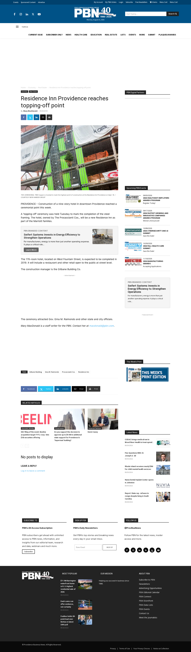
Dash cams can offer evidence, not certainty (67, 604)
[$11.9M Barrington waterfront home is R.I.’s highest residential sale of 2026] (85, 584)
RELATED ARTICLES (31, 403)
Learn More (31, 250)
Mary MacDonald (30, 111)
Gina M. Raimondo (52, 372)
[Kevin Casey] (103, 419)
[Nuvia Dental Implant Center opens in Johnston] (163, 483)
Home (23, 87)
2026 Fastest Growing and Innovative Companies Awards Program (155, 215)
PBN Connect (145, 596)
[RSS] (145, 550)
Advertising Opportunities (150, 588)
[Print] (49, 117)
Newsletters (144, 584)
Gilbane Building (35, 372)
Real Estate (42, 87)
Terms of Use (124, 648)
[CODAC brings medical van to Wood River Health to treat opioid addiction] (163, 443)
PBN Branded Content (36, 230)
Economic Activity (28, 428)
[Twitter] (33, 14)
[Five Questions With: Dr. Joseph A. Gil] (163, 456)
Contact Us (144, 613)
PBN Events (144, 609)
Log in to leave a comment (33, 471)
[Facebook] (14, 14)
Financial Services (95, 428)
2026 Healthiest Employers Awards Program (156, 199)
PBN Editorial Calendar (149, 592)
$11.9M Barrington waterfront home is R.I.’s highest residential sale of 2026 (68, 586)
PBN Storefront (146, 600)
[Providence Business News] (95, 12)
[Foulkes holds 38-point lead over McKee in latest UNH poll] (85, 620)
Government (59, 428)
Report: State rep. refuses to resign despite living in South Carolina (137, 496)
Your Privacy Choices (141, 648)
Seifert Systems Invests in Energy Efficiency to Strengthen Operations (52, 236)
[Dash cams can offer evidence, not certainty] (85, 605)
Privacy (113, 648)
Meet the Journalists (148, 617)
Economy (32, 87)
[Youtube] (39, 14)
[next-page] (27, 446)
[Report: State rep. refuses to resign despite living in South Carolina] (163, 497)
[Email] (43, 117)
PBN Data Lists (146, 605)
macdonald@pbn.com (101, 325)
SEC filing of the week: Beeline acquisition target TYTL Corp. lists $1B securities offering (35, 435)
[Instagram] (20, 14)
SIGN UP (110, 547)
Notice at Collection (161, 648)
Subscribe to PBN (147, 579)
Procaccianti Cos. (68, 372)
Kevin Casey (93, 432)
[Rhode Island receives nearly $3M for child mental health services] (163, 470)
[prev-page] (22, 446)
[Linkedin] (26, 14)
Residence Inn (83, 372)
